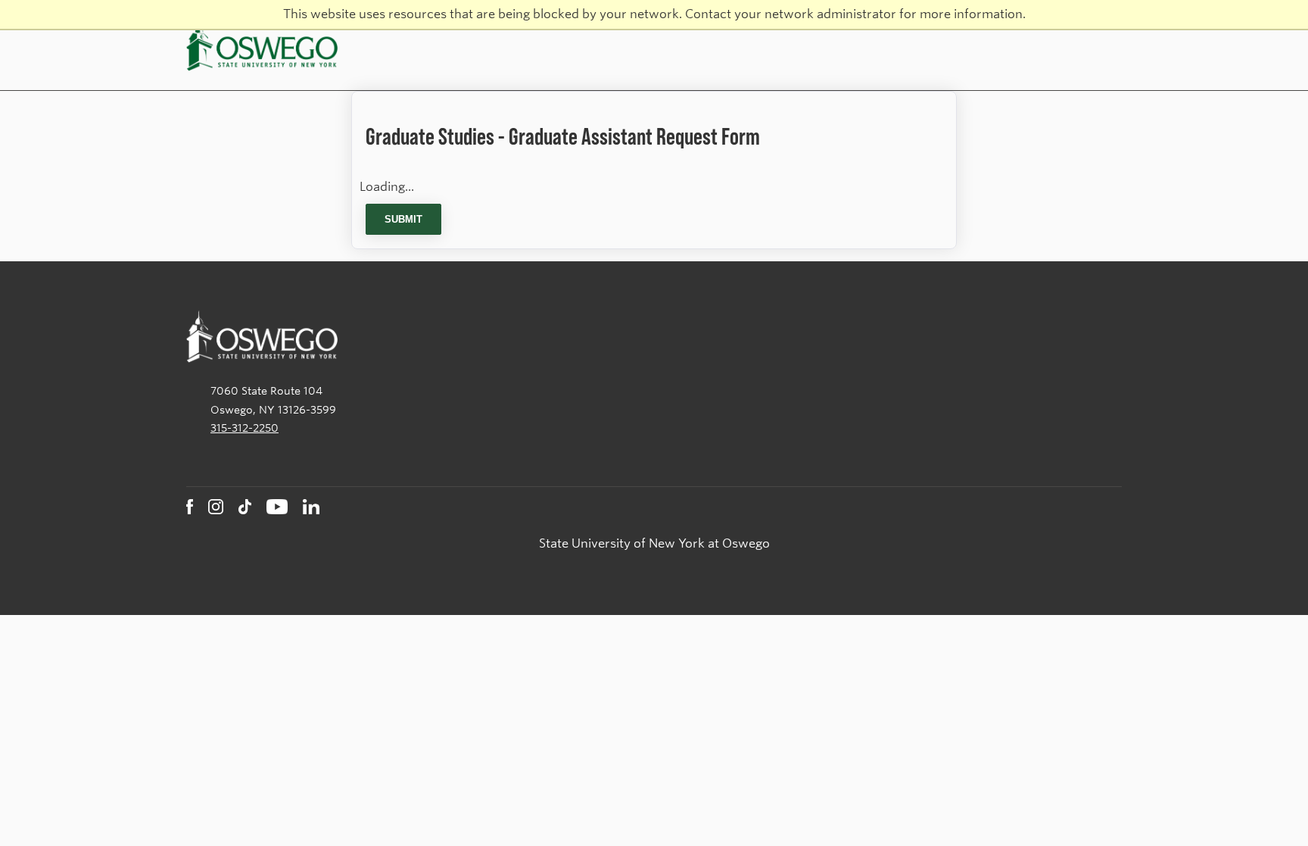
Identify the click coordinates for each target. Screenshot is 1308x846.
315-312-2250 (244, 428)
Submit (403, 219)
